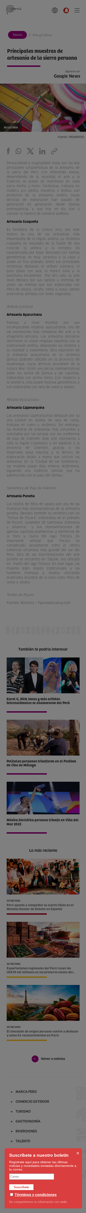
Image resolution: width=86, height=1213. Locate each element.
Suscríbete (21, 1187)
